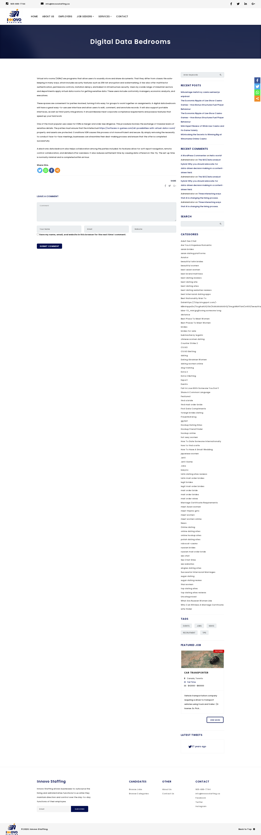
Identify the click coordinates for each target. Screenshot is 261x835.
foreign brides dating (192, 412)
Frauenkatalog (189, 416)
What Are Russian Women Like (196, 600)
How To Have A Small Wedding (197, 449)
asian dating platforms (193, 253)
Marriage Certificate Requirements (199, 502)
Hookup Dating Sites (191, 425)
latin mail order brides (192, 478)
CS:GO (184, 347)
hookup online (188, 433)
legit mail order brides (192, 486)
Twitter (199, 802)
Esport (184, 380)
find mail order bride (192, 404)
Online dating (188, 527)
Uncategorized (189, 596)
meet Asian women (191, 506)
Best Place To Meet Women (195, 318)
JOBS (199, 626)
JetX (183, 457)
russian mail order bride (193, 551)
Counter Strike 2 (189, 343)
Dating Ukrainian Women (194, 359)
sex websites (187, 564)
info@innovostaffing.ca (57, 3)
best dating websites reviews (196, 290)
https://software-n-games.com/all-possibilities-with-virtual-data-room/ (137, 128)
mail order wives (189, 498)
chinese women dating (193, 339)
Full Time (191, 682)
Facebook (200, 797)
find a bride (187, 400)
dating (184, 355)
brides (184, 326)
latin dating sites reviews (194, 474)
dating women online (192, 363)
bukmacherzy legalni (192, 335)
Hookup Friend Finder (192, 429)
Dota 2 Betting (188, 376)
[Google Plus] (174, 186)
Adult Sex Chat (189, 241)
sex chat (185, 555)
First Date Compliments (193, 408)
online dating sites (190, 531)
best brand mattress (192, 273)
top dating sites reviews (193, 592)
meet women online (191, 519)
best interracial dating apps (196, 294)
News (184, 523)
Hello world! (216, 155)
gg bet (184, 420)
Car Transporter (196, 672)
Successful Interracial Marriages (198, 572)
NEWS (211, 626)
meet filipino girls (190, 510)
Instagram (200, 806)
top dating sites (189, 588)
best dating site (189, 282)
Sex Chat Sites (188, 559)
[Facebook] (51, 170)
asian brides (187, 249)
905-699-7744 (17, 3)
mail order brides (190, 494)
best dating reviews (191, 277)
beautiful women (190, 265)
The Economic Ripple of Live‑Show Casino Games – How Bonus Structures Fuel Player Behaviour (202, 105)
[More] (57, 170)
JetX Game (187, 461)
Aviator (184, 257)
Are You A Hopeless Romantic (196, 245)
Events (184, 384)
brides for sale (188, 331)
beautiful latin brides (192, 261)
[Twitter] (39, 170)
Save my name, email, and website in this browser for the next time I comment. (82, 234)
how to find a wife (190, 445)
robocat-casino (189, 543)
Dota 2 (184, 371)
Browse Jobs (135, 789)
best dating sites (190, 286)
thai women (187, 584)
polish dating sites (190, 539)
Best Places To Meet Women (196, 322)
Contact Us (168, 793)
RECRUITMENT (189, 632)
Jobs (183, 465)
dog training (187, 367)
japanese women (190, 453)
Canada (191, 678)
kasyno (184, 470)
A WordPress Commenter (193, 155)
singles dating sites (191, 568)
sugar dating (187, 576)
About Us (167, 789)
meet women (188, 514)
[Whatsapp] (45, 170)
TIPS (204, 632)
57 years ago (199, 746)
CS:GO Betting (188, 351)
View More (215, 720)
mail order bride (189, 490)
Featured (185, 396)
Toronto (199, 678)
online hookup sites (191, 535)
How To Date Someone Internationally (201, 441)
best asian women (190, 269)
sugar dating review (191, 580)
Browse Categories (139, 793)
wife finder (186, 608)
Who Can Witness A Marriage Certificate (202, 604)
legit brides (187, 482)
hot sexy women (189, 437)
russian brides (188, 547)
